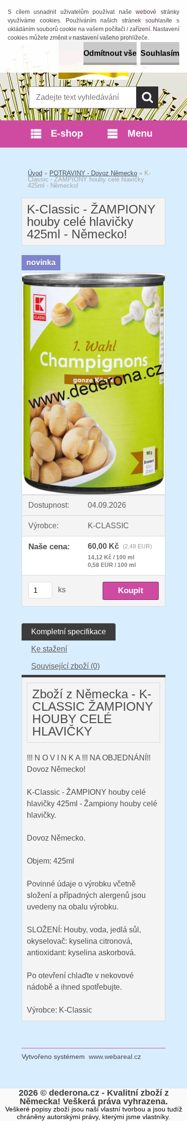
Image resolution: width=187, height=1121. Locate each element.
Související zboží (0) (65, 666)
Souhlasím (159, 53)
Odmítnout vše (110, 53)
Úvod (35, 173)
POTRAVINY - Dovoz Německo (93, 173)
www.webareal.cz (115, 1056)
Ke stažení (49, 649)
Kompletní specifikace (68, 632)
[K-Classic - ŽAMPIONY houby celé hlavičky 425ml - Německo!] (93, 277)
